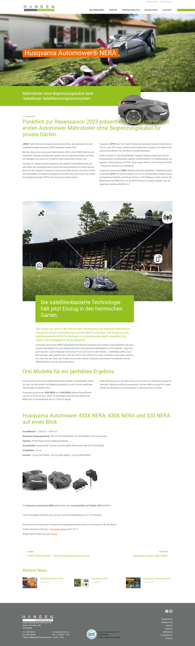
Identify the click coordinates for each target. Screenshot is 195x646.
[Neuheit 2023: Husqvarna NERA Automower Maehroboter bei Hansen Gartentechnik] (35, 480)
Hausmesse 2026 (99, 578)
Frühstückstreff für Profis (51, 578)
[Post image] (30, 583)
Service (169, 626)
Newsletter (167, 622)
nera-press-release (58, 529)
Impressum (167, 632)
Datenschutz (166, 635)
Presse (54, 534)
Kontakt (168, 629)
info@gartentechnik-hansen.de (39, 637)
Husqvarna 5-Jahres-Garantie (156, 578)
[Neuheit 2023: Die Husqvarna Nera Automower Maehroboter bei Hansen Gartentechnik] (60, 480)
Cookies (168, 638)
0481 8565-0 (30, 632)
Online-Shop (166, 619)
